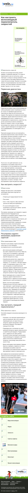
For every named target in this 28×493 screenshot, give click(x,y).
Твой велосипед (4, 13)
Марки (13, 481)
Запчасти (18, 481)
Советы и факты (13, 13)
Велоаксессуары (14, 482)
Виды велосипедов (5, 481)
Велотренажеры (4, 484)
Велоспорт (12, 484)
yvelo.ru (13, 490)
